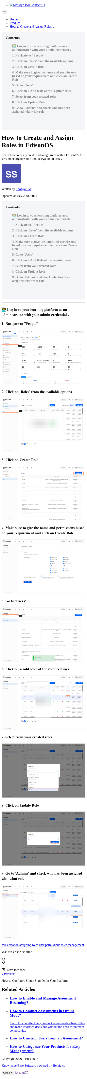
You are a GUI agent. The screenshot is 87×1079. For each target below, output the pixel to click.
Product (15, 23)
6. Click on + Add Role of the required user (41, 91)
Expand (20, 1072)
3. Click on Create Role (28, 66)
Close (7, 1072)
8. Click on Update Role (28, 102)
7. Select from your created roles (34, 96)
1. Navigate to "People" (28, 55)
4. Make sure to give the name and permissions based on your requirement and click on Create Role (44, 76)
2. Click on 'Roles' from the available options (42, 61)
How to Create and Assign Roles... (32, 26)
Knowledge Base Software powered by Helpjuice (33, 1065)
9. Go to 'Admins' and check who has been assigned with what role (41, 109)
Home (14, 19)
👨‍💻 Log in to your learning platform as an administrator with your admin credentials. (41, 47)
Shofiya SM (23, 189)
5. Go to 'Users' (22, 85)
